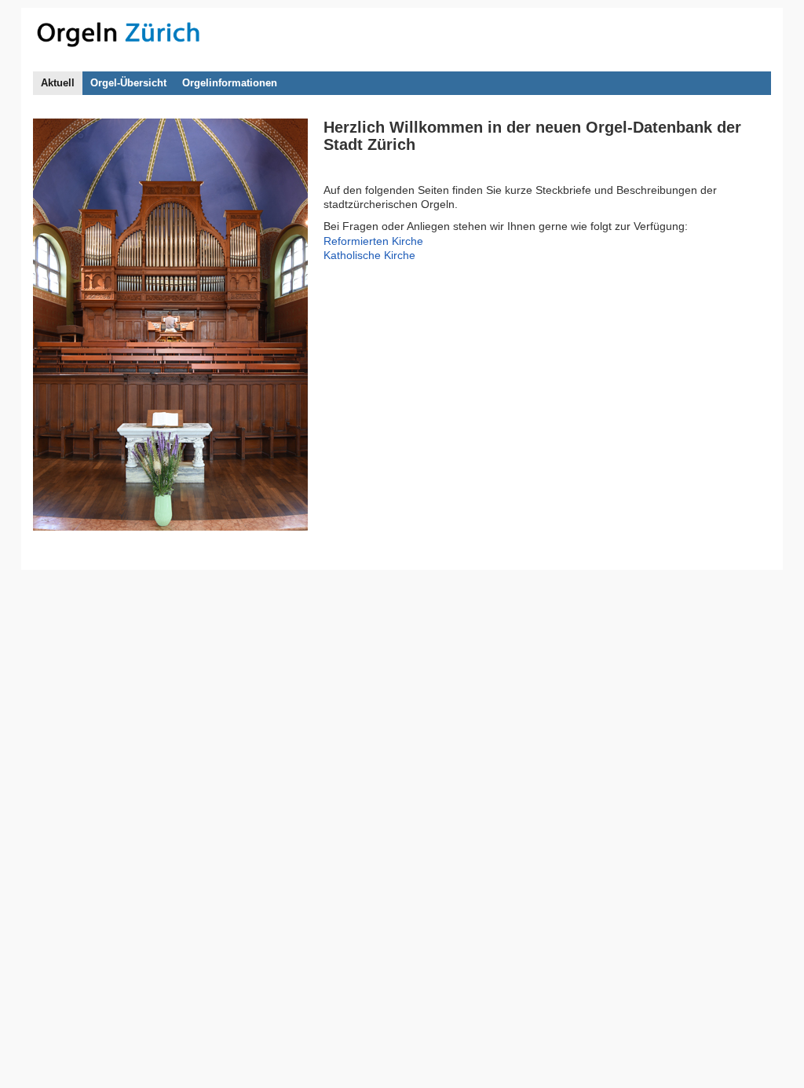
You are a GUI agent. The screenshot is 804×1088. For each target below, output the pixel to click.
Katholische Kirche (369, 255)
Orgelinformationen (229, 83)
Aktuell (58, 83)
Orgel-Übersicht (128, 83)
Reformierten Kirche (373, 241)
